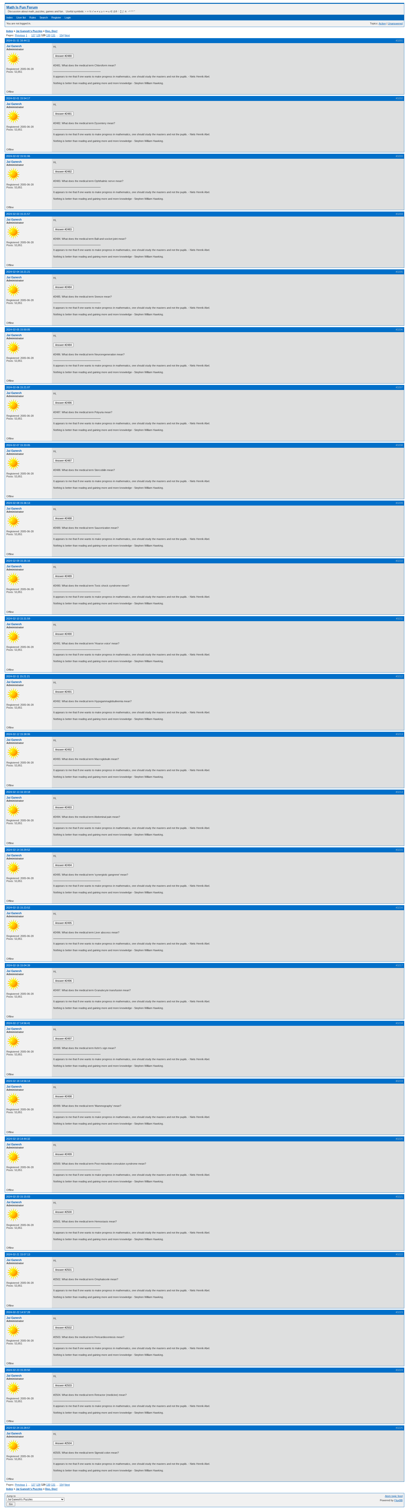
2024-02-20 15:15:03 (18, 1196)
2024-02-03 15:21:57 (18, 213)
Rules (32, 17)
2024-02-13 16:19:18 (18, 792)
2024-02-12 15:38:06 (18, 734)
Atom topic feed (394, 1496)
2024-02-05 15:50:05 (18, 329)
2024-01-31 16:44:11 (18, 40)
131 (53, 35)
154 (61, 35)
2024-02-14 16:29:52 (18, 849)
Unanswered (395, 23)
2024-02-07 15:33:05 (18, 445)
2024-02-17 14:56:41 (18, 1023)
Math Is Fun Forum (22, 7)
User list (21, 17)
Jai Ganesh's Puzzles (29, 31)
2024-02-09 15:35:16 (18, 560)
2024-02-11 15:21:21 (18, 676)
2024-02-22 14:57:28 (18, 1312)
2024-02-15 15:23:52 (18, 907)
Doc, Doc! (51, 31)
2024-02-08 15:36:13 (18, 503)
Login (68, 17)
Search (44, 17)
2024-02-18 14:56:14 (18, 1081)
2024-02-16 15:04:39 (18, 965)
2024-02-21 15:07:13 (18, 1254)
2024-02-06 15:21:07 (18, 387)
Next (67, 35)
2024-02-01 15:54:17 (18, 98)
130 (48, 35)
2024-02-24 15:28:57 (18, 1427)
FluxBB (398, 1500)
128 (38, 35)
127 (33, 35)
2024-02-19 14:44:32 (18, 1138)
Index (9, 17)
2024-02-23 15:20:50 (18, 1370)
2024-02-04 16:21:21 (18, 271)
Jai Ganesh (14, 46)
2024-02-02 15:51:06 (18, 156)
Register (56, 17)
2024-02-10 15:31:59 (18, 618)
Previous (20, 35)
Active (382, 23)
